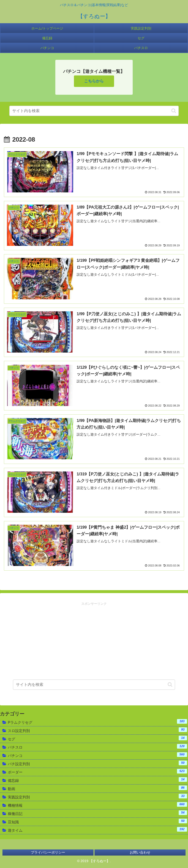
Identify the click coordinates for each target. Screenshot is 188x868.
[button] (173, 111)
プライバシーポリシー (48, 852)
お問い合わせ (140, 852)
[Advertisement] (94, 641)
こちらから (94, 81)
